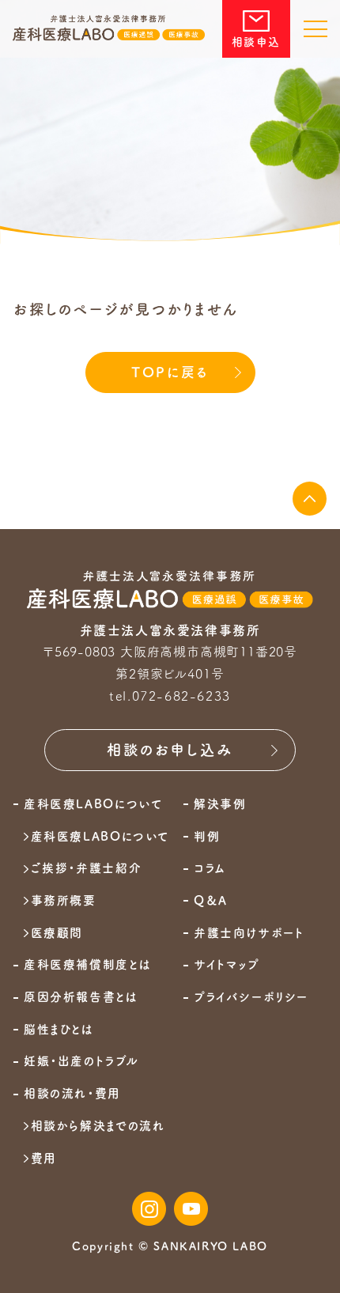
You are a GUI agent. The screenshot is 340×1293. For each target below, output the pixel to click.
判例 (207, 836)
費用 (44, 1158)
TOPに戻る (169, 372)
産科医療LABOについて (100, 836)
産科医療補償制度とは (87, 964)
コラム (210, 868)
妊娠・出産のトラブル (81, 1061)
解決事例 (220, 804)
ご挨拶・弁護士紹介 (86, 868)
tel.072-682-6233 (170, 696)
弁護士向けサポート (249, 933)
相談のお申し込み (169, 750)
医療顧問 (57, 933)
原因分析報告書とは (81, 997)
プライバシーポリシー (251, 997)
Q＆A (211, 900)
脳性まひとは (59, 1029)
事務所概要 (63, 900)
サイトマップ (227, 964)
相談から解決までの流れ (98, 1126)
